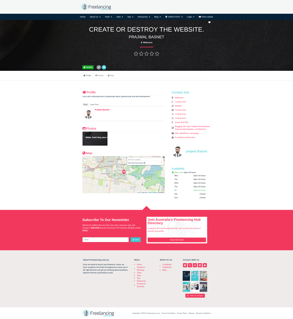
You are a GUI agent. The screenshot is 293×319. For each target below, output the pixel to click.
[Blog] (161, 270)
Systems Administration (184, 129)
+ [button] (85, 158)
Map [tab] (112, 76)
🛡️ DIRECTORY (172, 17)
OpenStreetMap (152, 192)
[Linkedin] (200, 265)
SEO (177, 133)
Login (189, 17)
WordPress (184, 133)
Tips (129, 17)
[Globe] (104, 67)
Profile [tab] (88, 76)
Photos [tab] (101, 76)
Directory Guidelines (203, 313)
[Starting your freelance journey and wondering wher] (203, 287)
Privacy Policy (182, 313)
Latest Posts (94, 104)
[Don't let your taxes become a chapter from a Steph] (195, 287)
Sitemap (191, 313)
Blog (156, 17)
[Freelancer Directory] (135, 285)
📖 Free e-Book (206, 17)
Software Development (200, 126)
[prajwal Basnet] (88, 114)
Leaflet (139, 192)
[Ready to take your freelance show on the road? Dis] (186, 287)
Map (89, 153)
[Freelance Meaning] (135, 268)
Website (178, 106)
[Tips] (135, 278)
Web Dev (202, 129)
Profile (91, 92)
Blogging (178, 126)
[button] (88, 67)
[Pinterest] (205, 265)
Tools (107, 17)
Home (82, 17)
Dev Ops (186, 126)
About (85, 104)
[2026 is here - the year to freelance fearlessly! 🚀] (186, 276)
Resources (143, 17)
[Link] (98, 67)
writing (196, 133)
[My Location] (144, 163)
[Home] (135, 264)
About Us (94, 17)
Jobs (118, 17)
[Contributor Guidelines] (161, 266)
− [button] (85, 161)
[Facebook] (185, 265)
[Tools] (135, 272)
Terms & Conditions (168, 313)
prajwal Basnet (102, 110)
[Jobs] (135, 275)
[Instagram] (195, 265)
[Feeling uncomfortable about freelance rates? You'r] (203, 276)
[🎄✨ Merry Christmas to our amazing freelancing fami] (195, 276)
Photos (91, 128)
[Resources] (135, 281)
